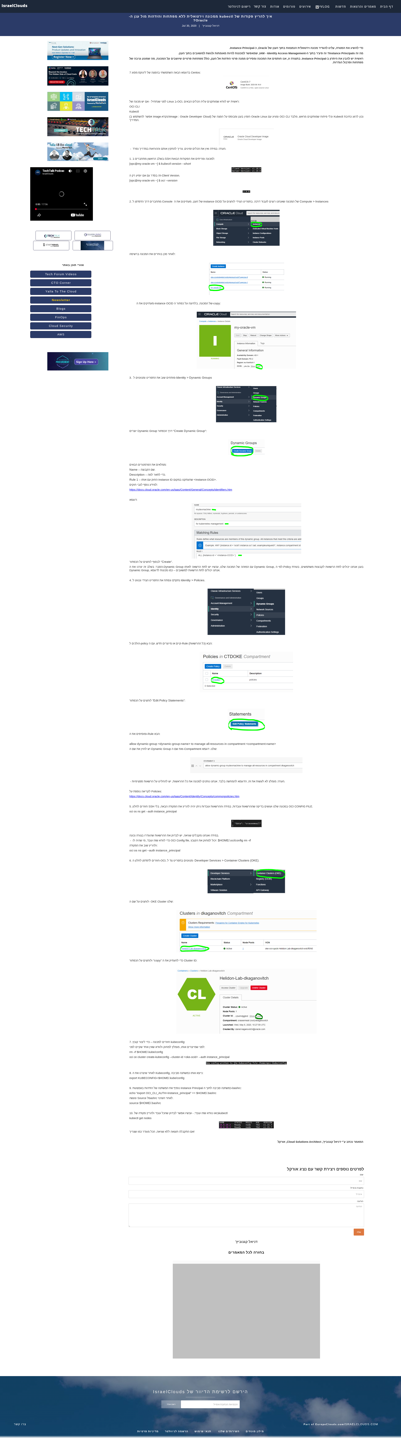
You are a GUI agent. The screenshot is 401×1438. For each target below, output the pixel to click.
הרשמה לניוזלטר (176, 1431)
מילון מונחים (255, 1431)
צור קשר (260, 6)
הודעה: (360, 1201)
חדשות (340, 6)
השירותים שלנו (228, 1431)
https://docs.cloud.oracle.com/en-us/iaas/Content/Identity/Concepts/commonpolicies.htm (184, 796)
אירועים (305, 6)
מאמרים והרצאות (363, 6)
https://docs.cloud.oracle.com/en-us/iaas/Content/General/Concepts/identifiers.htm (180, 489)
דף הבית (386, 6)
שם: (361, 1174)
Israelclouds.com (361, 1424)
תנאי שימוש (203, 1431)
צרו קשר (20, 1424)
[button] (323, 5)
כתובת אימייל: (356, 1188)
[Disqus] (248, 1315)
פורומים (289, 6)
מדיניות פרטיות (148, 1431)
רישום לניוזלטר (239, 6)
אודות (274, 6)
